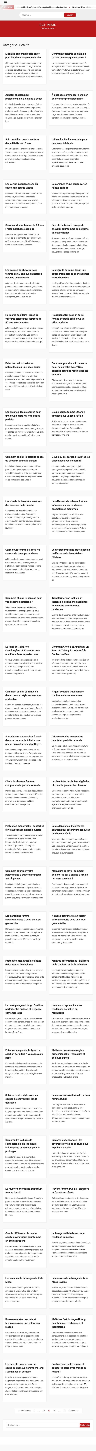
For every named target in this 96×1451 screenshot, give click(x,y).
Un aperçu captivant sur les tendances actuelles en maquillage (67, 1009)
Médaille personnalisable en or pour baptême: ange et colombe (23, 55)
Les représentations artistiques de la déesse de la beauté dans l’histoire (71, 553)
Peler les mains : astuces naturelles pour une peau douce (22, 365)
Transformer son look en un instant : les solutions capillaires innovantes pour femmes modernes (70, 603)
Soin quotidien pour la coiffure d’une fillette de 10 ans (22, 141)
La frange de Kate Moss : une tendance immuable (68, 1235)
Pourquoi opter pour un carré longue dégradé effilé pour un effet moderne (68, 318)
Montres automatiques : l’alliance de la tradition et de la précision (70, 962)
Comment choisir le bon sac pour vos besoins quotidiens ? (23, 600)
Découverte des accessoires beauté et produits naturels (67, 738)
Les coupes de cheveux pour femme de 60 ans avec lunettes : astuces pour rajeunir (23, 273)
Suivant (72, 1411)
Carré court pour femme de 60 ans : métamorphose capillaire (24, 227)
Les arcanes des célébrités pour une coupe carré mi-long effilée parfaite (23, 415)
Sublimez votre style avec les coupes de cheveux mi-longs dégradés (21, 1099)
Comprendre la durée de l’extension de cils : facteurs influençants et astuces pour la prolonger (22, 1145)
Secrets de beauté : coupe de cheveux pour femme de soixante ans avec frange (70, 229)
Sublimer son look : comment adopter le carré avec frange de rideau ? (69, 1367)
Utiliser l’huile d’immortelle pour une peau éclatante (69, 141)
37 (64, 1411)
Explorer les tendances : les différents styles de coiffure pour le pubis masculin (70, 1143)
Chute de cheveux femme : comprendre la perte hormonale (22, 783)
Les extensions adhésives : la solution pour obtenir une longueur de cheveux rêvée (71, 829)
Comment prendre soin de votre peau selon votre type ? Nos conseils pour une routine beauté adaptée (70, 368)
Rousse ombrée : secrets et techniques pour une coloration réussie (22, 1323)
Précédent (25, 1411)
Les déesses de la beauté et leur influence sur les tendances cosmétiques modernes (70, 505)
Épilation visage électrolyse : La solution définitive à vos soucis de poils (24, 1054)
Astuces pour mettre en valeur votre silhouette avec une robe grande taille (69, 919)
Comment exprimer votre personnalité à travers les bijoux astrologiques (23, 874)
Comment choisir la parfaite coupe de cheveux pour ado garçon (24, 458)
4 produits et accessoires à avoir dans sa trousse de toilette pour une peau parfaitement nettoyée (23, 740)
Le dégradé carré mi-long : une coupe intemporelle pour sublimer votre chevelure (70, 273)
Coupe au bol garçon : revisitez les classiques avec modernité (71, 458)
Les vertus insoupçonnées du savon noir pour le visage (21, 186)
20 (54, 1411)
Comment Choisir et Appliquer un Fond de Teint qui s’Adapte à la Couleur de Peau (70, 650)
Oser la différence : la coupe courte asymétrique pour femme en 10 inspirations (23, 1237)
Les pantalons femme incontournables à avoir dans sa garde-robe (23, 919)
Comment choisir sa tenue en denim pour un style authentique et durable (23, 695)
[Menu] (5, 2)
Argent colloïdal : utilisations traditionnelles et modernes (68, 693)
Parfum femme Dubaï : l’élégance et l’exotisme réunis (70, 1190)
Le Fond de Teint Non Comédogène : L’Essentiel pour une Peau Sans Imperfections (22, 650)
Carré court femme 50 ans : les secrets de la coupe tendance (22, 551)
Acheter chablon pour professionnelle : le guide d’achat (23, 97)
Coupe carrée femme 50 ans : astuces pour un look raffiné (68, 414)
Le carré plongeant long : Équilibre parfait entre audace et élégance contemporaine (24, 1009)
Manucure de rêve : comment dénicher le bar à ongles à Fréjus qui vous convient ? (70, 874)
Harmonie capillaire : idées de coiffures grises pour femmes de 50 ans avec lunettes (23, 318)
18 (44, 1411)
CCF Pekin (48, 25)
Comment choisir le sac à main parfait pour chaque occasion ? (69, 55)
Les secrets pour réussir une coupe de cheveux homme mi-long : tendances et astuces (24, 1367)
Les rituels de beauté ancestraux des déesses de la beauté (23, 503)
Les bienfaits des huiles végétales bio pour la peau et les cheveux (71, 783)
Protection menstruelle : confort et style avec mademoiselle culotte (24, 828)
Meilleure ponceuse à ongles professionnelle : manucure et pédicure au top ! (68, 1054)
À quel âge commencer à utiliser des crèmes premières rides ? (70, 97)
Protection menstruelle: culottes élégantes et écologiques (23, 962)
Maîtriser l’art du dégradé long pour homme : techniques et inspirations (69, 1323)
